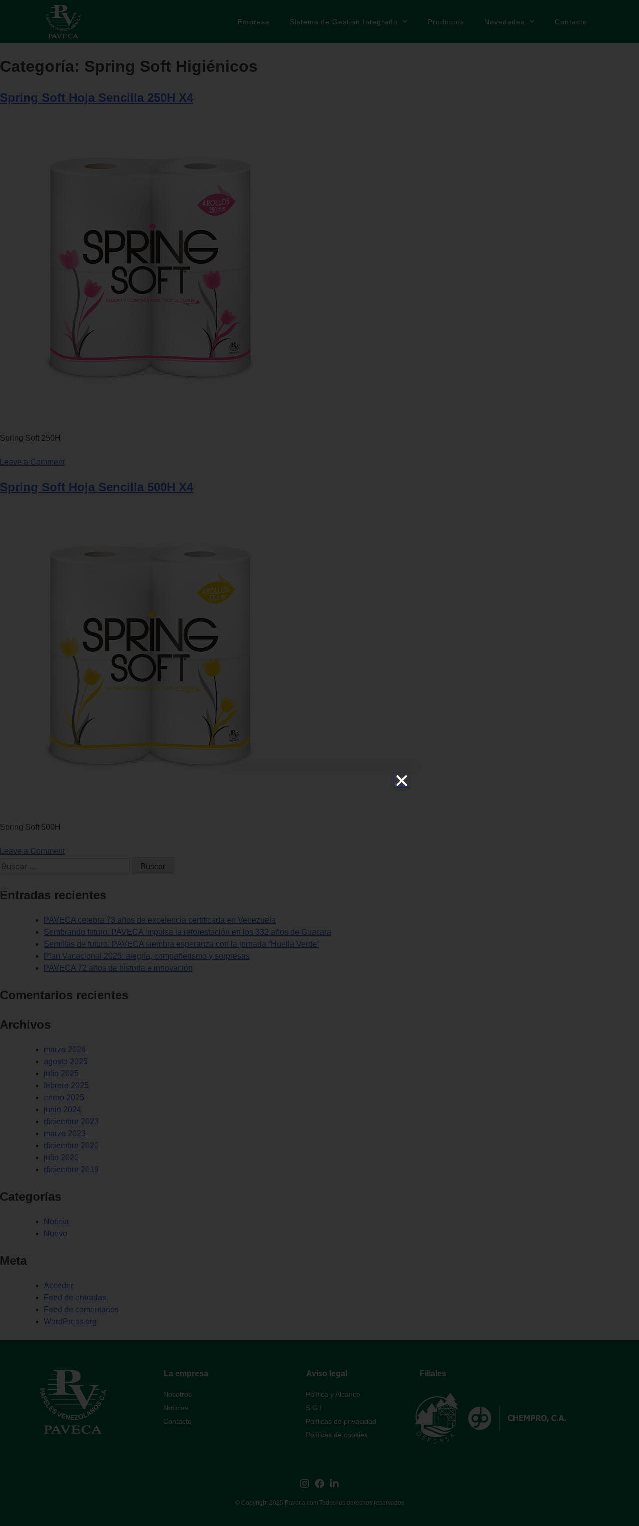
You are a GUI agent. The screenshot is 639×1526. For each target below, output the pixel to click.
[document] (319, 763)
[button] (401, 780)
